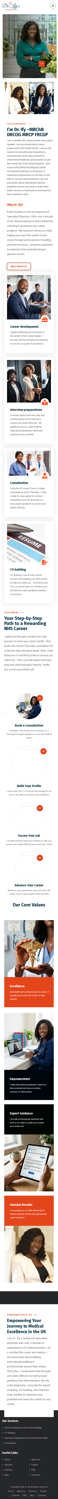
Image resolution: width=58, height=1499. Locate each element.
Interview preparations (26, 410)
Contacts (35, 1475)
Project (34, 1464)
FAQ (33, 1470)
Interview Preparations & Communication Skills (26, 1438)
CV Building (10, 1433)
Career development (24, 327)
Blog (7, 1475)
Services (8, 1464)
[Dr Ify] (11, 6)
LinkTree (8, 1470)
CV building (18, 569)
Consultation (19, 483)
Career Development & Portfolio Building (23, 1427)
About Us (35, 1459)
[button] (42, 64)
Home (7, 1459)
